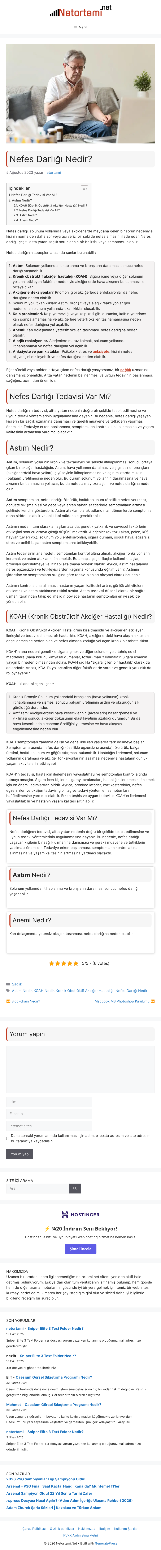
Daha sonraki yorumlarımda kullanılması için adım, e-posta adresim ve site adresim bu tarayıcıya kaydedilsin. (81, 1138)
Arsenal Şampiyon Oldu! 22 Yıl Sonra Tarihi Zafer (49, 1493)
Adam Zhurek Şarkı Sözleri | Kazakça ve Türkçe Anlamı (54, 1508)
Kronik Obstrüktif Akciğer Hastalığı (84, 991)
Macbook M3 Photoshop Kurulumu (122, 1001)
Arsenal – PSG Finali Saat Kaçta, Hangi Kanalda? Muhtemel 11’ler (62, 1486)
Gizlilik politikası (62, 1529)
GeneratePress (106, 1543)
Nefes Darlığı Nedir (131, 991)
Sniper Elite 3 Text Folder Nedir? (55, 1328)
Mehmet (13, 1405)
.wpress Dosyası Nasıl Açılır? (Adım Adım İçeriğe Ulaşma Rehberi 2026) (69, 1500)
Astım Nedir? (22, 200)
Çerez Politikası (34, 1529)
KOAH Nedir (44, 991)
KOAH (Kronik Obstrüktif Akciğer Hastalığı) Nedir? (53, 205)
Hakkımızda (86, 1529)
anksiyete (101, 351)
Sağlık (17, 984)
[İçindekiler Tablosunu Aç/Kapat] (82, 188)
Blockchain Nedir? (26, 1001)
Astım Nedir (22, 991)
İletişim (104, 1529)
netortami (15, 1328)
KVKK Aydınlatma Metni (80, 1535)
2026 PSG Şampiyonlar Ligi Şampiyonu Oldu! (46, 1479)
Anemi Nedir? (28, 220)
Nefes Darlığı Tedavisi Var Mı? (34, 195)
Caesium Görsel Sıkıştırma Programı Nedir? (54, 1377)
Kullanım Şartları (126, 1529)
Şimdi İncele (80, 1248)
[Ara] (75, 1189)
